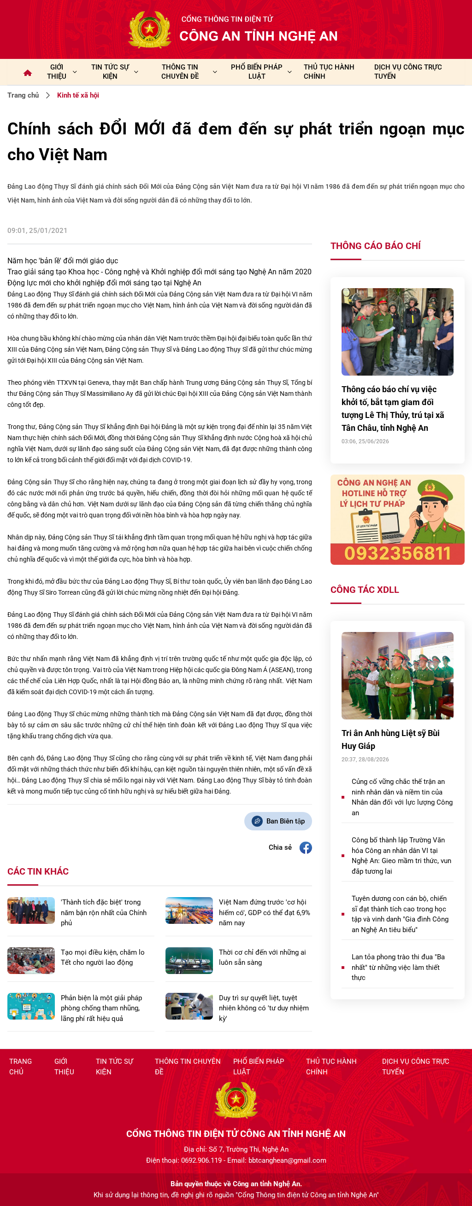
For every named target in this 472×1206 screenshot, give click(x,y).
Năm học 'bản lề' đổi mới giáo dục (62, 260)
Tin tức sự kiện (114, 1066)
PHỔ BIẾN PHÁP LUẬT (257, 72)
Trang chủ (23, 95)
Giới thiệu (56, 72)
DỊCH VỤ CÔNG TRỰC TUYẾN (408, 72)
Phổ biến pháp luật (258, 1066)
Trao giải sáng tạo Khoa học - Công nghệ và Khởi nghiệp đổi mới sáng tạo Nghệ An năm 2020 (159, 271)
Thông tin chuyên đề (188, 1066)
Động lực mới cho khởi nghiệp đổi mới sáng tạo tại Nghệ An (104, 282)
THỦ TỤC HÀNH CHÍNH (329, 72)
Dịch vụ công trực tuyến (415, 1066)
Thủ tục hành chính (331, 1066)
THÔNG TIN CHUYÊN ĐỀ (180, 72)
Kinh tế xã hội (78, 95)
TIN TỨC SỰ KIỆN (110, 72)
